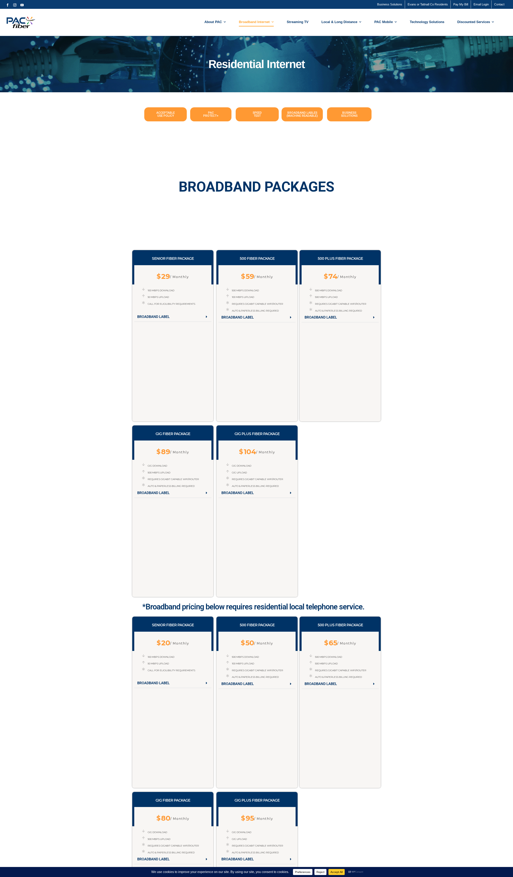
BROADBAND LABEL (153, 317)
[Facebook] (7, 5)
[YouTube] (22, 5)
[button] (172, 317)
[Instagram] (14, 5)
